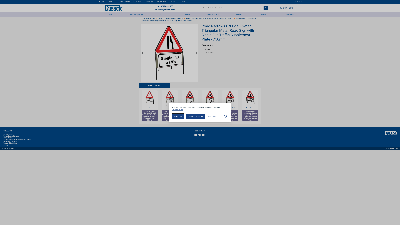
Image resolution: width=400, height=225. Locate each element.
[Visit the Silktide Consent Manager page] (225, 116)
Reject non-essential (195, 116)
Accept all (178, 116)
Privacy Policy (177, 109)
